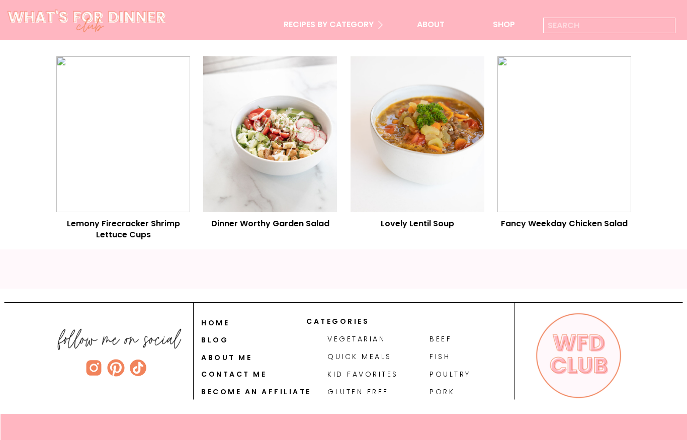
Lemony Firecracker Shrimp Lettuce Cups (123, 229)
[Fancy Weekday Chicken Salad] (564, 134)
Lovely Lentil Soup (417, 223)
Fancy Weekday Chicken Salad (564, 223)
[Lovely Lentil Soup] (417, 134)
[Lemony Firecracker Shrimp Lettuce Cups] (123, 134)
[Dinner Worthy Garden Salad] (270, 134)
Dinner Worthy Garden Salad (270, 223)
